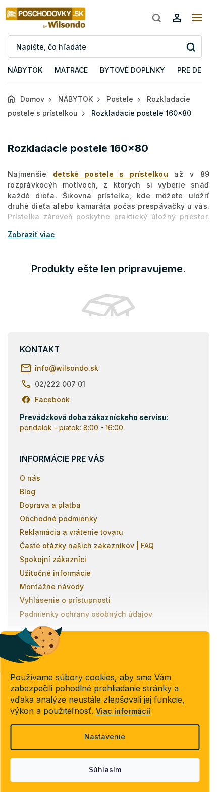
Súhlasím (105, 769)
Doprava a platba (50, 505)
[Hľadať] (156, 18)
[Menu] (197, 18)
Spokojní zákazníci (53, 559)
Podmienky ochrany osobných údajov (86, 614)
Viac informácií (123, 711)
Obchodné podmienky (58, 518)
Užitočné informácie (55, 573)
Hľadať (190, 46)
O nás (30, 478)
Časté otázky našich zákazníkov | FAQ (87, 545)
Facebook (52, 399)
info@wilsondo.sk (66, 368)
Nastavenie (104, 736)
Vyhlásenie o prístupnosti (65, 600)
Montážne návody (52, 586)
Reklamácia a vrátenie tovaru (71, 532)
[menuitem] (25, 70)
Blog (27, 491)
